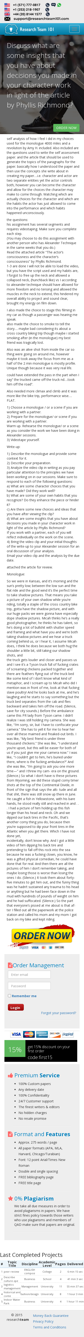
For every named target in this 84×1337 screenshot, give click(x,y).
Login (15, 1007)
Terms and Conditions (49, 1327)
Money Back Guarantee (51, 1315)
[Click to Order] (42, 937)
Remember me (24, 996)
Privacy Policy (43, 1321)
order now (66, 128)
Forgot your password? (58, 1013)
